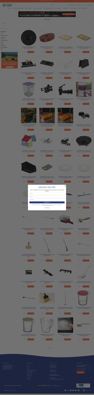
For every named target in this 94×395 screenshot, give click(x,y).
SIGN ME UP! (47, 202)
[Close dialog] (65, 185)
